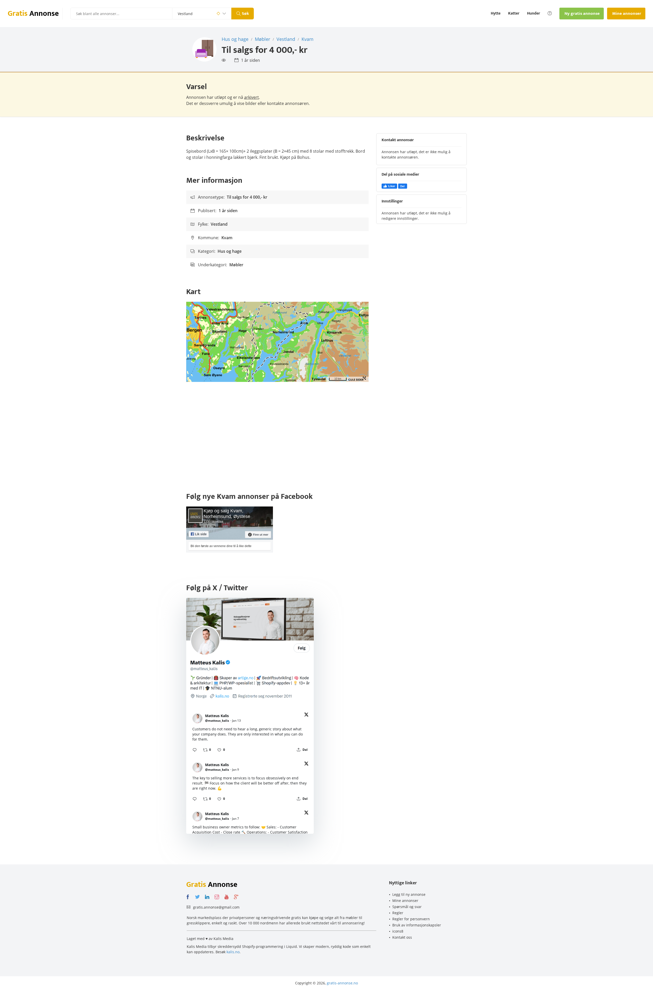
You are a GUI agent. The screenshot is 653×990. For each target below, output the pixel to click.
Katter (513, 13)
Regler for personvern (411, 918)
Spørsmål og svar (407, 906)
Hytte (495, 13)
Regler (397, 912)
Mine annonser (405, 900)
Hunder (533, 13)
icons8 (397, 931)
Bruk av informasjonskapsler (416, 925)
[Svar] (194, 749)
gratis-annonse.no (342, 983)
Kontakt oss (402, 937)
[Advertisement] (326, 438)
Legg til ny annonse (408, 894)
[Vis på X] (306, 715)
